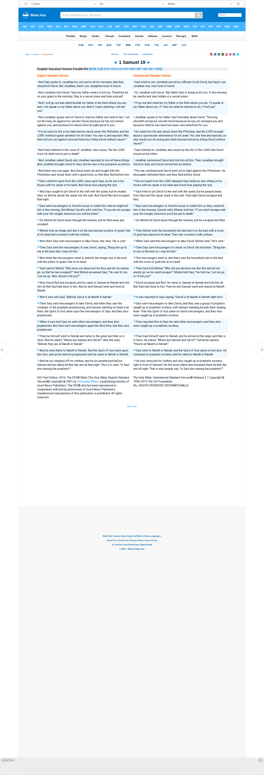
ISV (126, 69)
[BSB (92, 69)
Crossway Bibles (88, 381)
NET (139, 69)
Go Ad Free (8, 760)
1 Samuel (36, 54)
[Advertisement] (132, 479)
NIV (145, 69)
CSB (100, 69)
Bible (27, 54)
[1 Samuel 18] (4, 358)
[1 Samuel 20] (259, 358)
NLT (151, 69)
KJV (120, 69)
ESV (107, 69)
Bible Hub (132, 406)
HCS (114, 69)
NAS (132, 69)
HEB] (158, 69)
